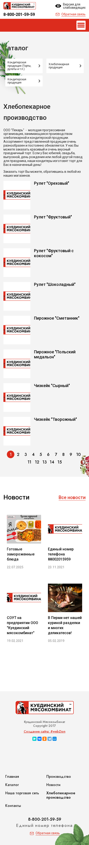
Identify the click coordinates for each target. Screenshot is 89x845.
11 (29, 462)
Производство (58, 776)
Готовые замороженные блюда (20, 554)
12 (37, 462)
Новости (53, 785)
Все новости (72, 497)
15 (60, 462)
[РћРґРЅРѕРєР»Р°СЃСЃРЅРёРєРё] (44, 739)
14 (52, 462)
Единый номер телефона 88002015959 (61, 554)
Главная (12, 776)
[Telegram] (49, 739)
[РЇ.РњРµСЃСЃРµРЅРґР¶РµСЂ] (34, 739)
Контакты (13, 805)
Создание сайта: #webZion (44, 731)
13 (44, 462)
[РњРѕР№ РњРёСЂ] (54, 739)
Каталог (12, 785)
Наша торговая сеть (22, 793)
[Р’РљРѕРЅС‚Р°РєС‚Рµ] (39, 739)
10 (78, 454)
